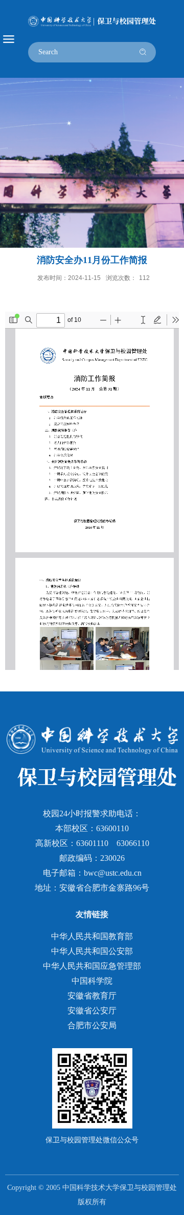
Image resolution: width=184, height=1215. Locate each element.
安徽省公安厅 (92, 1010)
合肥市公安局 (92, 1025)
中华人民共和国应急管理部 (92, 966)
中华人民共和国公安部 (92, 951)
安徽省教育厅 (92, 995)
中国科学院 (92, 981)
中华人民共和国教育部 (92, 936)
